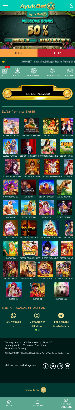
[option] (36, 330)
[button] (37, 390)
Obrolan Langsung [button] (66, 405)
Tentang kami (11, 342)
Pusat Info (48, 342)
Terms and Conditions (34, 345)
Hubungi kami (12, 345)
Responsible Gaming (15, 348)
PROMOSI (37, 405)
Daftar (56, 53)
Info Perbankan (30, 342)
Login (18, 53)
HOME (9, 405)
